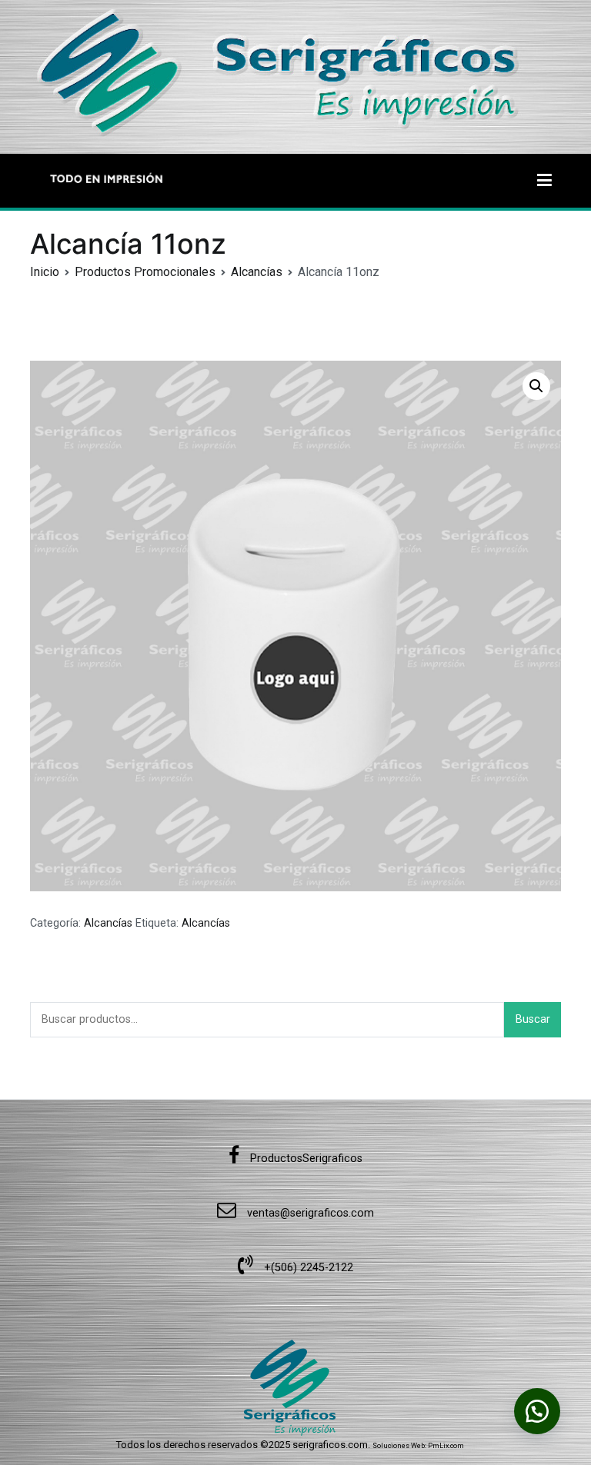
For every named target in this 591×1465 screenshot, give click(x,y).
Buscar (533, 1019)
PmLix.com (446, 1446)
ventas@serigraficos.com (309, 1213)
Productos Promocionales (145, 272)
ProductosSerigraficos (304, 1158)
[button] (536, 386)
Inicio (44, 272)
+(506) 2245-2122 (307, 1267)
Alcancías (256, 272)
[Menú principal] (544, 181)
